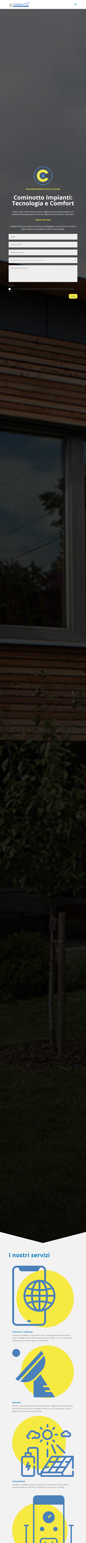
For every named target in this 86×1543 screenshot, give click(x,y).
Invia (73, 296)
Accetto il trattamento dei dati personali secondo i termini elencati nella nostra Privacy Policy (41, 290)
